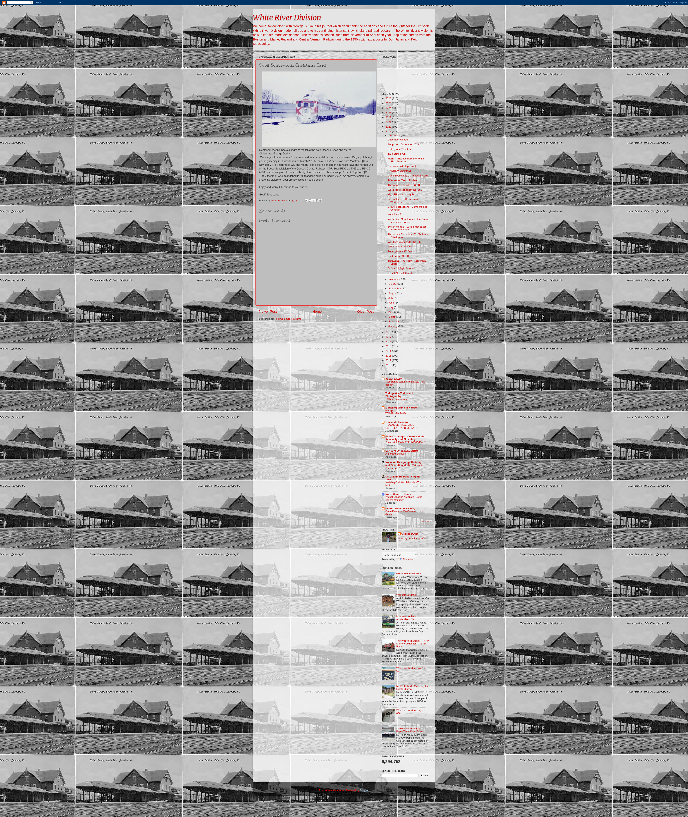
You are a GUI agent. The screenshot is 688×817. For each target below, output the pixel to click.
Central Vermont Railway (400, 508)
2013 (389, 355)
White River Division (287, 17)
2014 (389, 351)
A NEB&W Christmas (399, 170)
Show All (425, 522)
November (394, 279)
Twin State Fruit (396, 153)
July (391, 298)
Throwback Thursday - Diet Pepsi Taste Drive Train (411, 730)
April (391, 312)
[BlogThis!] (310, 200)
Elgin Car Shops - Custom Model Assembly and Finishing (405, 438)
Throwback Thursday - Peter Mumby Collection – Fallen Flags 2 (412, 643)
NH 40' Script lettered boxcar (404, 273)
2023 (389, 112)
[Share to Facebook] (317, 200)
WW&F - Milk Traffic (396, 413)
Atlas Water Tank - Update (402, 180)
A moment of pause (395, 453)
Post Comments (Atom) (287, 318)
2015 (389, 346)
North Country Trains (398, 494)
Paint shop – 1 (392, 468)
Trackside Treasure (396, 422)
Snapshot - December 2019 (403, 144)
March (392, 317)
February (394, 321)
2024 (389, 108)
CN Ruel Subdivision (396, 399)
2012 (389, 360)
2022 (389, 117)
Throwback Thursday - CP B (404, 185)
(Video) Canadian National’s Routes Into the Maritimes (403, 498)
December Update (398, 139)
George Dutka (409, 533)
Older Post (365, 311)
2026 (389, 98)
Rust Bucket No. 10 (399, 256)
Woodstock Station (406, 595)
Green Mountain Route (409, 573)
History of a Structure (400, 149)
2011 (389, 365)
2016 (389, 341)
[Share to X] (313, 200)
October (393, 284)
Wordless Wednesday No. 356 (405, 189)
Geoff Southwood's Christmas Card (408, 175)
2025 (389, 103)
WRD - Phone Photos (400, 246)
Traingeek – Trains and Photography (399, 395)
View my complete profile (412, 538)
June (391, 302)
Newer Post (268, 311)
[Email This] (307, 200)
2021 (389, 122)
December (394, 135)
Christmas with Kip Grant (402, 166)
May (391, 307)
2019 (389, 131)
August (392, 293)
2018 (389, 332)
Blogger (364, 790)
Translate (408, 559)
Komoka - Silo (395, 214)
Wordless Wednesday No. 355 (405, 242)
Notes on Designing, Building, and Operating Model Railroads (404, 464)
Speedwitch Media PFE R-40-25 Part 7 (405, 442)
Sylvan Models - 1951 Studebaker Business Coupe (407, 228)
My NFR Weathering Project (403, 194)
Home (317, 311)
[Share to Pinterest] (320, 200)
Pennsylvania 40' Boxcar (401, 251)
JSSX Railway (393, 379)
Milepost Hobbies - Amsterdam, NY (406, 618)
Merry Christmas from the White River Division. (406, 160)
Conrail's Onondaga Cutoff (401, 451)
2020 (389, 126)
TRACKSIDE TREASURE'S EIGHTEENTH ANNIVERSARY (401, 426)
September (395, 288)
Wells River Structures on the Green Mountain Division (408, 220)
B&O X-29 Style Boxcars (401, 268)
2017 (389, 337)
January (393, 326)
